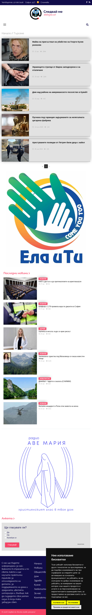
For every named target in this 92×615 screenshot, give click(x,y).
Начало (6, 33)
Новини (38, 567)
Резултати (81, 544)
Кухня (37, 584)
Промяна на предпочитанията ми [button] (66, 607)
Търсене (18, 33)
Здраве (38, 580)
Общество (40, 572)
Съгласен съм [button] (58, 602)
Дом (36, 576)
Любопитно (40, 589)
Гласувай (12, 545)
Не (8, 535)
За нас (37, 593)
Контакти (40, 597)
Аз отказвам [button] (73, 602)
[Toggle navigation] (5, 24)
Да (8, 532)
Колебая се (11, 538)
